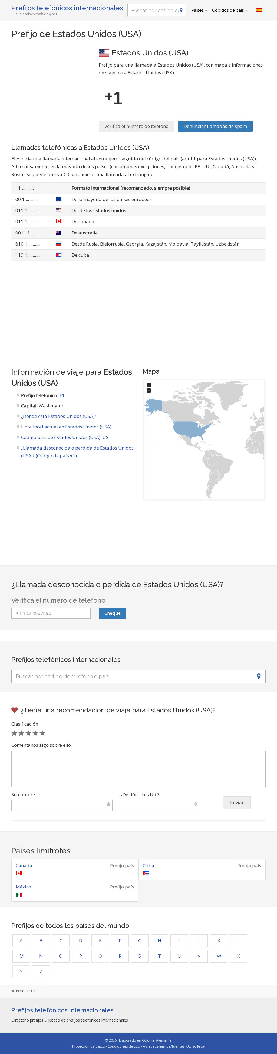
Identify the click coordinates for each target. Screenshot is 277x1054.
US (105, 437)
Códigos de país (228, 10)
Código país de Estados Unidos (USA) (60, 437)
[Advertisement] (51, 81)
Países (197, 10)
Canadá (24, 866)
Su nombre (23, 794)
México (23, 887)
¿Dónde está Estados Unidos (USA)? (58, 416)
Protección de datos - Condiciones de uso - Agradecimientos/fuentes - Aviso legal (138, 1046)
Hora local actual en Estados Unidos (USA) (66, 427)
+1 (62, 395)
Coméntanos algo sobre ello (41, 745)
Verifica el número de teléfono (136, 126)
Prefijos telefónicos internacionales (67, 8)
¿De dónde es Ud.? (140, 794)
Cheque (112, 613)
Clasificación (24, 724)
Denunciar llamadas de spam (215, 126)
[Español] (258, 10)
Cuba (148, 866)
